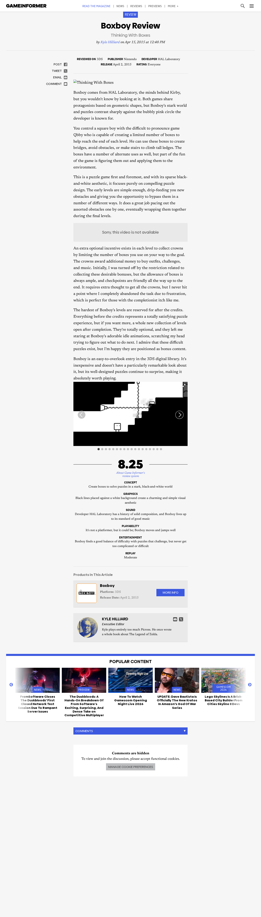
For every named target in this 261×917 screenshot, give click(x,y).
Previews (155, 6)
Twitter (181, 619)
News (120, 6)
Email (175, 619)
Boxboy (107, 585)
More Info (170, 592)
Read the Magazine (96, 6)
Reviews (136, 6)
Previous (11, 685)
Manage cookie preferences (130, 767)
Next (250, 685)
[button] (184, 385)
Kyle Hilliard (110, 42)
